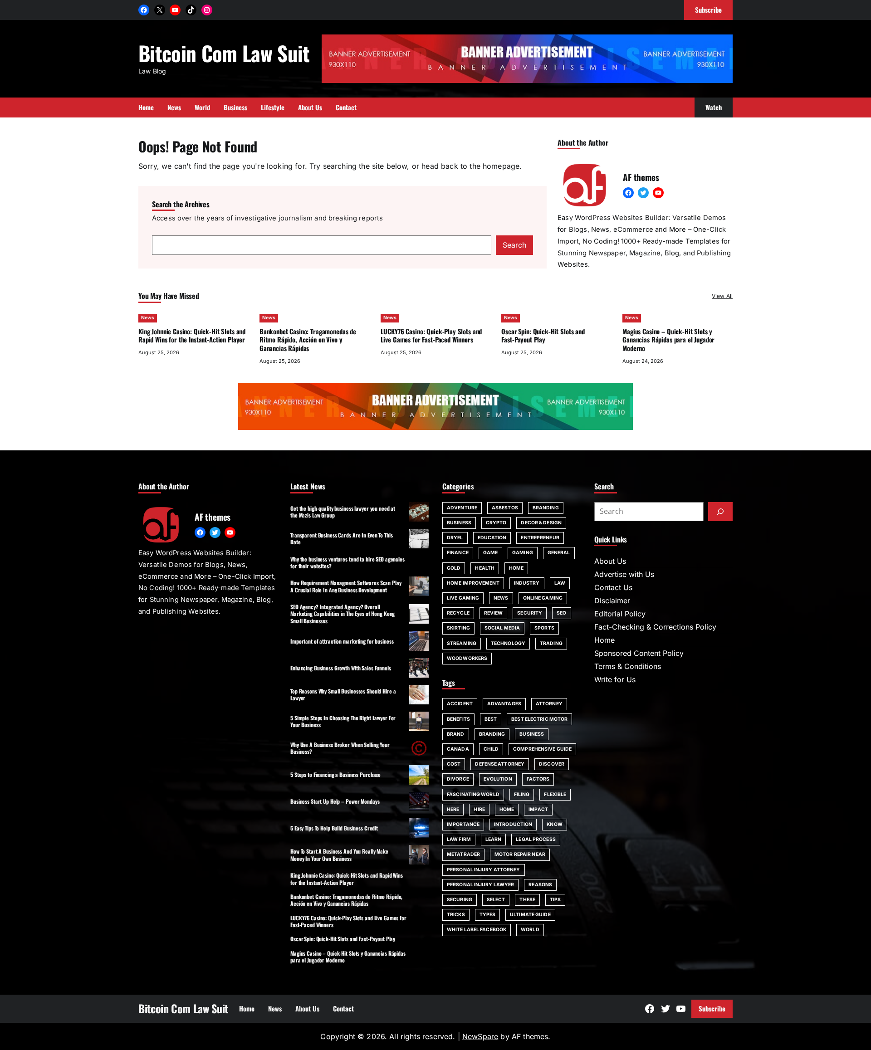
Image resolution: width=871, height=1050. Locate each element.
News (147, 318)
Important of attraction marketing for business (341, 641)
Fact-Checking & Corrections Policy (655, 626)
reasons (540, 885)
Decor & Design (541, 523)
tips (555, 900)
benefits (458, 719)
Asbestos (505, 508)
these (527, 900)
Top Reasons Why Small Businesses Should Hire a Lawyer (343, 694)
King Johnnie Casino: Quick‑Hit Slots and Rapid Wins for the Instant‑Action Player (191, 335)
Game (490, 553)
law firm (459, 839)
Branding (546, 508)
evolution (498, 779)
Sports (544, 628)
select (496, 900)
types (488, 915)
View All (722, 296)
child (491, 749)
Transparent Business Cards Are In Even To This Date (341, 538)
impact (538, 809)
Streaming (461, 643)
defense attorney (499, 764)
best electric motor (539, 719)
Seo (561, 613)
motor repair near (519, 854)
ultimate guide (530, 915)
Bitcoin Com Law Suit (224, 53)
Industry (527, 583)
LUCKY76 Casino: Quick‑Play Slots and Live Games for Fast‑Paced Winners (431, 335)
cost (453, 764)
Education (492, 538)
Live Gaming (463, 598)
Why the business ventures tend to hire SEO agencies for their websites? (347, 562)
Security (529, 613)
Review (493, 613)
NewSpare (480, 1036)
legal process (535, 839)
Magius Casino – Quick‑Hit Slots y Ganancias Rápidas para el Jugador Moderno (668, 339)
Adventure (462, 508)
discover (551, 764)
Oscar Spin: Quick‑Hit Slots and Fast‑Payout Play (542, 335)
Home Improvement (473, 583)
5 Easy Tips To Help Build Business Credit (334, 828)
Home (516, 568)
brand (456, 734)
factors (538, 779)
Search (514, 244)
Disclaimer (612, 600)
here (453, 809)
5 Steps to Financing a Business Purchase (335, 774)
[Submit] (720, 511)
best (490, 719)
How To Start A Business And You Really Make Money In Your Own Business (339, 854)
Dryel (455, 538)
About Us (610, 561)
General (559, 553)
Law (559, 583)
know (554, 824)
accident (460, 704)
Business (459, 523)
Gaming (522, 553)
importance (463, 824)
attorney (549, 704)
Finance (458, 553)
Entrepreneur (540, 538)
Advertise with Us (624, 574)
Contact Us (613, 587)
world (530, 930)
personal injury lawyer (480, 885)
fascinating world (473, 794)
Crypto (496, 523)
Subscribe (712, 1008)
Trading (551, 643)
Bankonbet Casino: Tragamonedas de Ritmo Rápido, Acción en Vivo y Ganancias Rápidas (307, 339)
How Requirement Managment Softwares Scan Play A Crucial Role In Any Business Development (345, 586)
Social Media (502, 628)
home (506, 809)
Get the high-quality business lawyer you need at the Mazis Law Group (342, 511)
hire (479, 809)
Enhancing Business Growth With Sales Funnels (340, 668)
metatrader (463, 854)
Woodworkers (467, 658)
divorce (458, 779)
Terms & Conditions (627, 666)
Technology (508, 643)
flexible (555, 794)
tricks (456, 915)
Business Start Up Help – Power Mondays (334, 801)
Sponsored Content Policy (639, 653)
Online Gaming (543, 598)
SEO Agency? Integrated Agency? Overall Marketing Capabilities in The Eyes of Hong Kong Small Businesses (342, 614)
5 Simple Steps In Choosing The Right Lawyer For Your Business (343, 721)
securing (459, 900)
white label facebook (476, 930)
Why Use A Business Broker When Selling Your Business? (340, 748)
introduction (513, 824)
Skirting (458, 628)
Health (484, 568)
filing (522, 794)
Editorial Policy (620, 613)
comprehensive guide (542, 749)
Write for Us (615, 679)
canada (458, 749)
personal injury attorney (483, 870)
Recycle (458, 613)
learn (493, 839)
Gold (453, 568)
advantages (504, 704)
